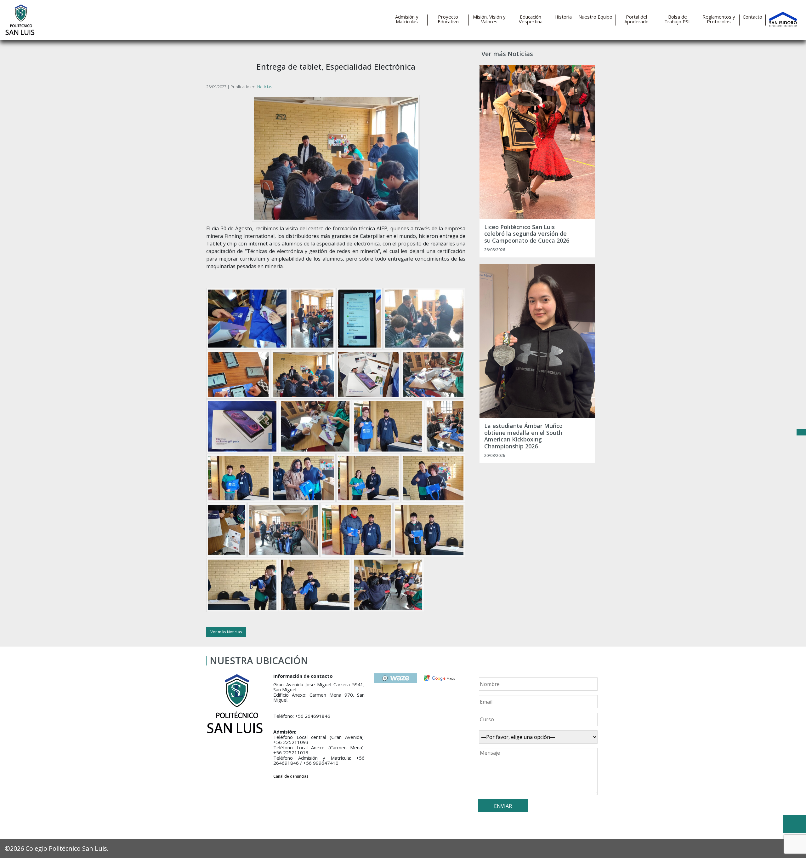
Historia (563, 16)
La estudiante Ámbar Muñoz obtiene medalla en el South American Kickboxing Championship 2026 (523, 436)
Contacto (752, 16)
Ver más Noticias (226, 632)
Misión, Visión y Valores (489, 19)
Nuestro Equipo (595, 16)
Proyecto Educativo (448, 19)
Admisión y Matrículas (406, 19)
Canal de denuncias (290, 776)
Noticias (264, 86)
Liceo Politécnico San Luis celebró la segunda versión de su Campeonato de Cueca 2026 (526, 234)
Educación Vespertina (530, 19)
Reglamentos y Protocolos (718, 19)
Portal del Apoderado (636, 19)
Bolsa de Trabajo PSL (677, 19)
